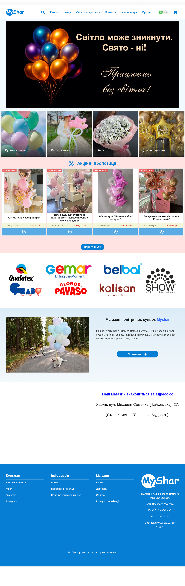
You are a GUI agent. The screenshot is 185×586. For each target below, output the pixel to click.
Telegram (11, 495)
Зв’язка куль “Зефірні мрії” (23, 217)
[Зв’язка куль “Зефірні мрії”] (24, 191)
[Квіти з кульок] (69, 134)
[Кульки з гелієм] (23, 134)
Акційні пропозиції (96, 163)
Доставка (101, 488)
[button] (42, 12)
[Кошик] (175, 12)
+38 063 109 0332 (16, 482)
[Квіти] (115, 134)
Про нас (55, 482)
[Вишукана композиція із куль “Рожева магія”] (161, 191)
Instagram (11, 501)
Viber (9, 488)
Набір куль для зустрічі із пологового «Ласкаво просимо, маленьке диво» (70, 217)
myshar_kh (114, 501)
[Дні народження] (161, 134)
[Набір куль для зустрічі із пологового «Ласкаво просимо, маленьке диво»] (69, 191)
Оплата (100, 495)
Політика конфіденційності (66, 495)
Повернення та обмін (63, 488)
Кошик (99, 482)
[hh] (15, 12)
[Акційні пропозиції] (73, 163)
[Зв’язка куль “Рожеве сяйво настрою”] (115, 191)
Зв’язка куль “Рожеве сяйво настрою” (115, 218)
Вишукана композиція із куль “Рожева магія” (161, 218)
